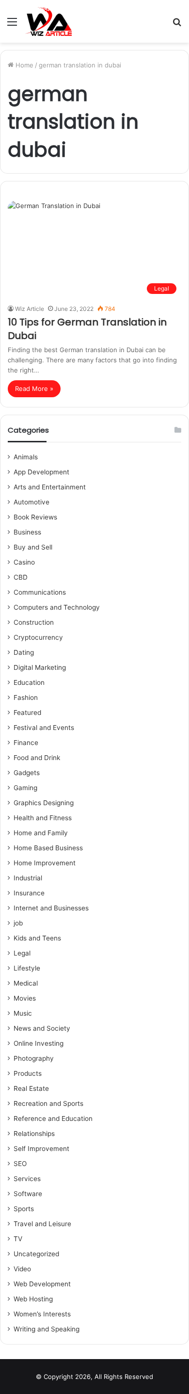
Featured (27, 712)
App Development (41, 472)
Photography (34, 1058)
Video (22, 1269)
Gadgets (27, 773)
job (18, 923)
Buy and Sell (33, 547)
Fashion (26, 697)
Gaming (25, 788)
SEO (20, 1163)
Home (23, 65)
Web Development (42, 1284)
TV (18, 1239)
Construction (34, 622)
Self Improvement (41, 1148)
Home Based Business (48, 848)
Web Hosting (33, 1299)
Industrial (28, 878)
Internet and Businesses (51, 908)
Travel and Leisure (42, 1224)
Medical (26, 983)
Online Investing (38, 1043)
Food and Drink (37, 758)
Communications (40, 592)
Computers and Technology (57, 607)
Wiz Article (29, 308)
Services (27, 1179)
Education (29, 682)
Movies (25, 998)
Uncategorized (36, 1254)
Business (27, 532)
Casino (24, 562)
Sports (24, 1209)
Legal (22, 953)
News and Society (42, 1028)
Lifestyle (27, 968)
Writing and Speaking (46, 1329)
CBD (21, 577)
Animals (26, 457)
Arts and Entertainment (50, 487)
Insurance (29, 893)
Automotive (31, 502)
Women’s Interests (42, 1314)
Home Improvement (45, 863)
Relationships (34, 1133)
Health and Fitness (43, 818)
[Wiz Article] (48, 21)
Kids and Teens (37, 938)
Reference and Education (53, 1118)
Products (28, 1073)
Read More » (34, 388)
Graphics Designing (44, 803)
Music (23, 1013)
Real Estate (31, 1088)
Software (28, 1194)
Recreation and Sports (48, 1103)
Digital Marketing (40, 667)
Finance (26, 742)
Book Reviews (35, 517)
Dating (24, 652)
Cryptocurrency (38, 637)
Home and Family (41, 833)
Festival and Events (44, 727)
